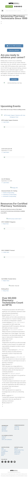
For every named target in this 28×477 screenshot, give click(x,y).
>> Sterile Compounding (7, 192)
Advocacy (4, 429)
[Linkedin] (15, 6)
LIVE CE (3, 438)
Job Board (16, 426)
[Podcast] (21, 6)
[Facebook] (16, 6)
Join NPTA (4, 428)
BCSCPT (3, 452)
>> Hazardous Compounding (8, 194)
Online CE (4, 436)
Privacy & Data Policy (19, 450)
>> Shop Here (5, 290)
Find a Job (16, 427)
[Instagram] (18, 6)
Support (16, 448)
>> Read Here (5, 223)
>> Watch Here (5, 280)
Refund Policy (17, 452)
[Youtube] (19, 6)
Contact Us (16, 454)
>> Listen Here (5, 252)
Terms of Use (17, 451)
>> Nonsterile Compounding (8, 196)
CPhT (2, 448)
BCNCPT (3, 454)
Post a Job (16, 429)
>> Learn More (5, 122)
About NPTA (4, 426)
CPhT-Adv (3, 450)
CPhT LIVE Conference (7, 439)
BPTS (2, 455)
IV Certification (4, 451)
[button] (2, 10)
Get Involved (4, 431)
